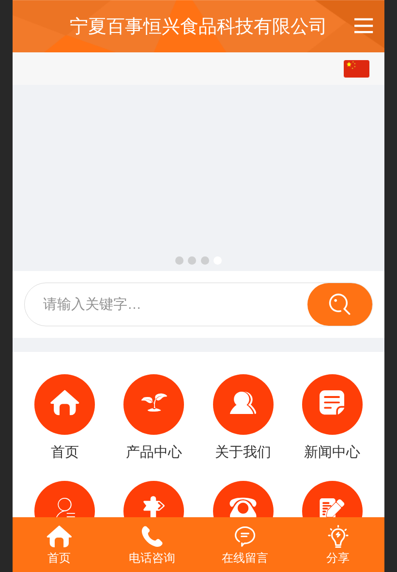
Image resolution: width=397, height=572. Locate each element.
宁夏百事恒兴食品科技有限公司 (198, 26)
